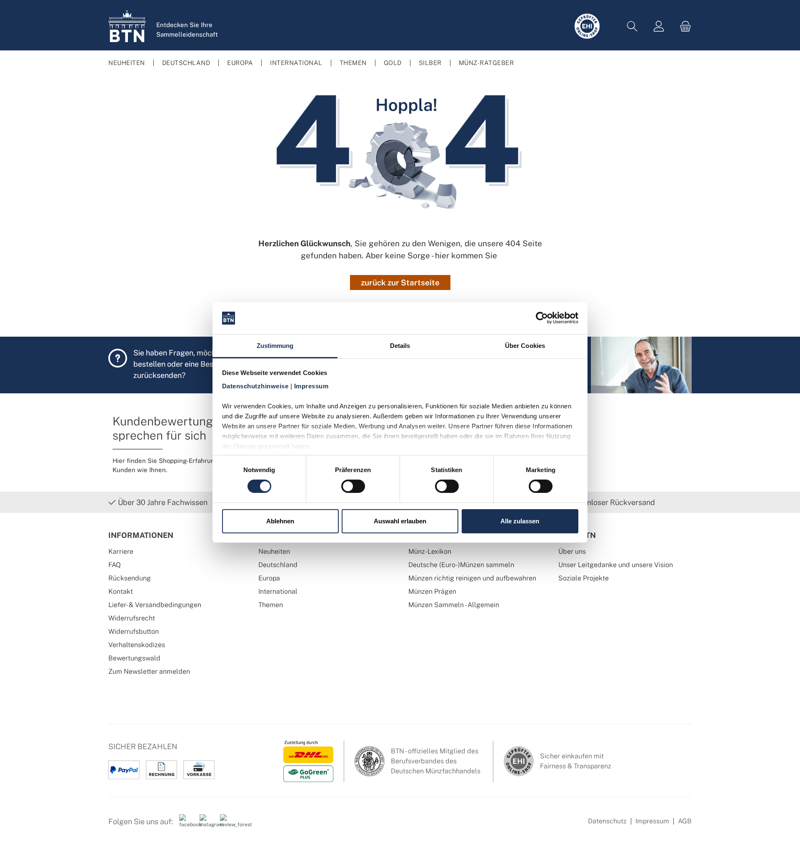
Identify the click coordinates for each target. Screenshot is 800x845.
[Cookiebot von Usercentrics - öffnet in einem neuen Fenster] (541, 318)
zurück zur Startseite (400, 282)
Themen (270, 605)
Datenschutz (607, 821)
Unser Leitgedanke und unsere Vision (615, 565)
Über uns (572, 551)
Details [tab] (400, 345)
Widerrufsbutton (133, 631)
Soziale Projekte (583, 578)
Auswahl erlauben (400, 521)
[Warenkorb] (683, 26)
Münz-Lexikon (429, 551)
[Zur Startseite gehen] (127, 26)
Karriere (120, 551)
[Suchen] (632, 26)
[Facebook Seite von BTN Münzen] (186, 825)
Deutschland (278, 565)
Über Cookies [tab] (525, 345)
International (278, 591)
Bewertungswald (134, 658)
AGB (685, 821)
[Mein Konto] (659, 26)
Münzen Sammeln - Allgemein (453, 605)
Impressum (652, 821)
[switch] (353, 486)
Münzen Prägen (432, 591)
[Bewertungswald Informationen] (227, 825)
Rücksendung (129, 578)
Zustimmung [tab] (275, 345)
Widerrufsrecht (131, 618)
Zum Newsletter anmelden (149, 671)
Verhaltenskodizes (136, 645)
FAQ (114, 565)
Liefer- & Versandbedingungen (154, 605)
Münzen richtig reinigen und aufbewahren (472, 578)
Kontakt (120, 591)
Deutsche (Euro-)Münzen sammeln (461, 565)
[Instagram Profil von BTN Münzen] (207, 825)
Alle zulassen (519, 521)
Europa (269, 578)
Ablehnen (280, 521)
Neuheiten (274, 551)
